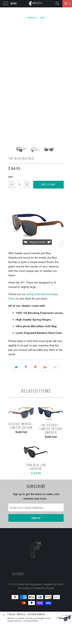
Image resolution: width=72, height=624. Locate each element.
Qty (10, 177)
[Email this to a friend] (55, 367)
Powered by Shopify (43, 588)
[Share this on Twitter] (16, 367)
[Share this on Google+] (45, 367)
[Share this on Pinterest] (35, 367)
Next (43, 18)
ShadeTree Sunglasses (29, 584)
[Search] (57, 3)
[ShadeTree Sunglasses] (36, 3)
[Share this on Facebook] (26, 367)
